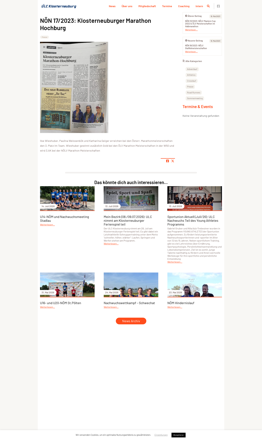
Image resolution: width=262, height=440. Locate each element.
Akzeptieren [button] (178, 435)
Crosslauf (191, 80)
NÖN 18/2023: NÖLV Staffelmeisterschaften (196, 47)
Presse (44, 37)
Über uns (127, 6)
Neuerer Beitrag (195, 40)
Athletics (191, 75)
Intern (199, 6)
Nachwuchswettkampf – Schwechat (129, 303)
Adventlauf (192, 69)
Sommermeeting (195, 98)
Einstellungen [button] (161, 434)
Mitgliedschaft (147, 6)
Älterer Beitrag (195, 16)
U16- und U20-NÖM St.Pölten (60, 303)
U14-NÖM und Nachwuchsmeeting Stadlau (64, 218)
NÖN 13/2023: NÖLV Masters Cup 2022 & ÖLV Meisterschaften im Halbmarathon (200, 24)
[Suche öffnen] (208, 6)
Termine (167, 6)
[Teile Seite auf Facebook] (167, 161)
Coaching (184, 6)
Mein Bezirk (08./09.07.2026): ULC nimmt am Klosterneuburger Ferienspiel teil (128, 220)
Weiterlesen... (191, 29)
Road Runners (193, 92)
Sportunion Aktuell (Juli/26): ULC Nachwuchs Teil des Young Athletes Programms (192, 220)
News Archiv (131, 321)
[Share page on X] (172, 161)
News (112, 6)
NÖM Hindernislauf (180, 303)
